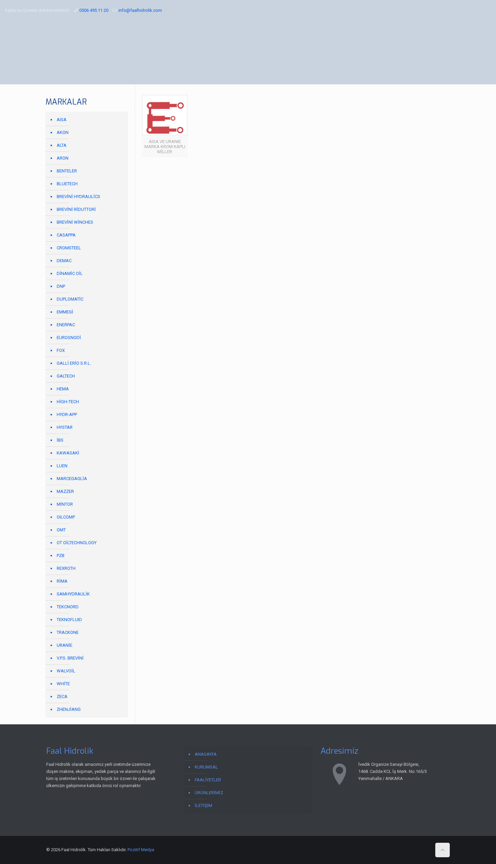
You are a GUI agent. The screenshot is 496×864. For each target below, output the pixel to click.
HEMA (63, 388)
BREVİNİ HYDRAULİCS (78, 196)
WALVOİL (66, 670)
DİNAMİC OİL (70, 273)
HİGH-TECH (68, 401)
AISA (61, 119)
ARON (62, 158)
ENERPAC (66, 324)
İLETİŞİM (203, 805)
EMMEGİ (65, 311)
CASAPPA (66, 235)
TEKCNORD (68, 606)
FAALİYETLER (208, 779)
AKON (62, 132)
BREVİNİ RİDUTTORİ (76, 209)
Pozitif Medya (141, 849)
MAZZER (65, 491)
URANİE (64, 645)
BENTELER (67, 170)
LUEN (62, 465)
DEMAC (64, 260)
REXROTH (66, 568)
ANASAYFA (206, 754)
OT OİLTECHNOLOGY (77, 542)
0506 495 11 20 (93, 10)
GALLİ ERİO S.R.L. (74, 363)
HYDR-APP (67, 414)
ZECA (62, 696)
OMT (61, 529)
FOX (61, 350)
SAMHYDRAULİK (73, 593)
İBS (60, 440)
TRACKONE (68, 632)
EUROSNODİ (69, 337)
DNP (61, 286)
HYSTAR (65, 427)
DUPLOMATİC (70, 299)
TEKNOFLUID (69, 619)
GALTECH (66, 376)
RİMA (62, 581)
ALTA (61, 145)
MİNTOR (65, 504)
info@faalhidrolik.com (140, 10)
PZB (60, 555)
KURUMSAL (206, 767)
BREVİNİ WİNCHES (75, 222)
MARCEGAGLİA (72, 478)
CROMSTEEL (69, 247)
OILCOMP (66, 517)
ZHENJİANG (69, 709)
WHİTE (63, 683)
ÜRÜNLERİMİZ (209, 792)
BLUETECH (67, 183)
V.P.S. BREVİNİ (70, 658)
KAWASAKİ (68, 452)
